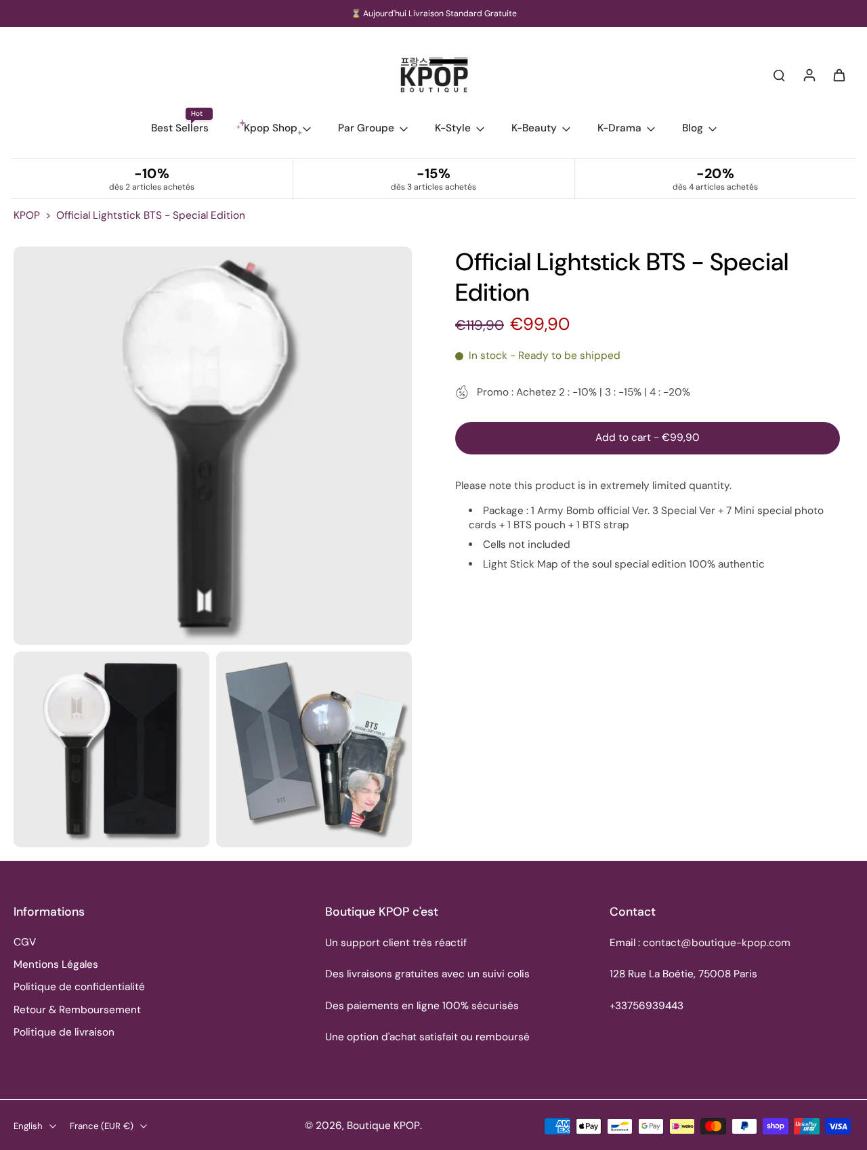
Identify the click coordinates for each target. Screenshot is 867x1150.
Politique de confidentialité (79, 987)
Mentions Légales (56, 964)
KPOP (27, 215)
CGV (25, 942)
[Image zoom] (213, 446)
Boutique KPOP (383, 1125)
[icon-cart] (838, 74)
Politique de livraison (64, 1032)
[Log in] (809, 74)
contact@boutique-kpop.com (716, 943)
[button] (647, 438)
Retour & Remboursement (77, 1010)
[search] (779, 74)
